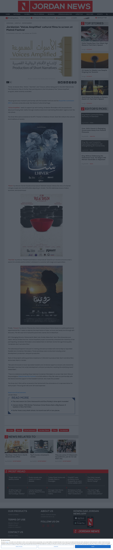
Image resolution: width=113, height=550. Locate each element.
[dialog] (56, 544)
